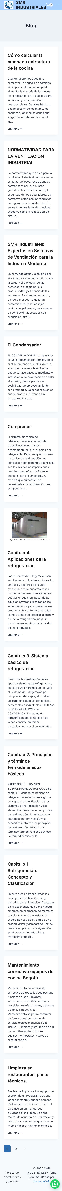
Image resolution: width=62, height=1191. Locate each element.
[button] (55, 1184)
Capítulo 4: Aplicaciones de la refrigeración (27, 559)
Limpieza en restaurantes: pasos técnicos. (29, 1074)
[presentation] (31, 526)
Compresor (19, 426)
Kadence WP (41, 1181)
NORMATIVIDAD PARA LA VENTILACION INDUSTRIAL (31, 156)
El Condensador (24, 345)
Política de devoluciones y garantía (12, 1177)
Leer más (15, 129)
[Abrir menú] (57, 5)
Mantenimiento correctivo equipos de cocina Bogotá (30, 971)
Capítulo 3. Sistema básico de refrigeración (28, 662)
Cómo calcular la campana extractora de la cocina (29, 62)
